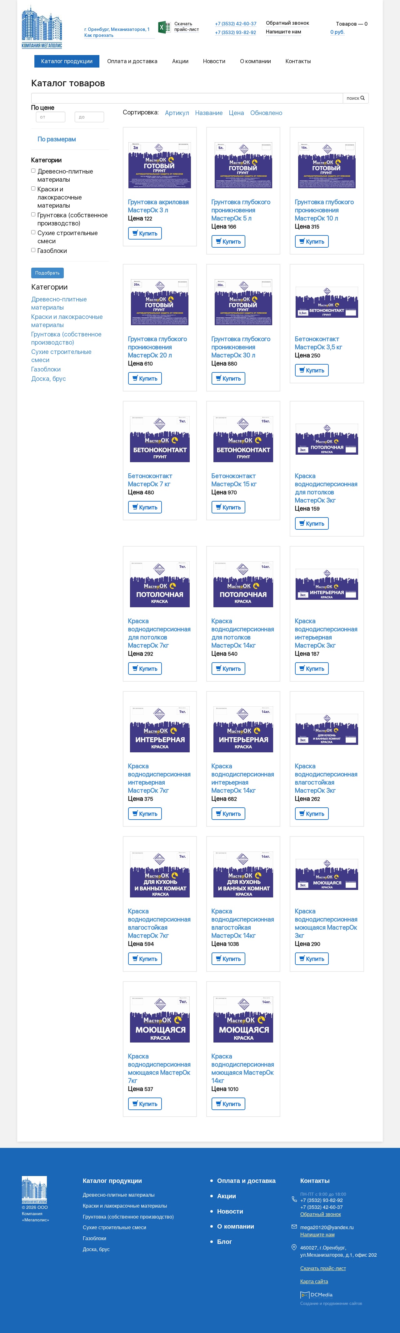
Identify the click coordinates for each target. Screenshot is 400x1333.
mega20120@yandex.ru (327, 1227)
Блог (224, 1241)
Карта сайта (314, 1281)
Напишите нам (283, 32)
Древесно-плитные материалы (65, 175)
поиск (353, 98)
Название (209, 113)
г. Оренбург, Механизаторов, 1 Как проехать (116, 32)
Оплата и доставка (132, 61)
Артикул (177, 113)
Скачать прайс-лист (186, 26)
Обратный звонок (320, 1214)
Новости (214, 61)
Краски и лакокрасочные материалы (60, 197)
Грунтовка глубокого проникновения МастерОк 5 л (241, 210)
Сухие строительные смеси (114, 1227)
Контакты (298, 61)
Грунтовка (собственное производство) (73, 219)
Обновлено (266, 113)
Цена (236, 113)
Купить (148, 233)
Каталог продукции (66, 61)
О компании (255, 61)
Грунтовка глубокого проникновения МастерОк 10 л (324, 210)
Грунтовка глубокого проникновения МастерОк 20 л (157, 347)
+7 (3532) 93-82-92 (235, 32)
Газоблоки (52, 251)
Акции (180, 61)
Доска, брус (48, 378)
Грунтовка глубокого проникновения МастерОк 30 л (241, 347)
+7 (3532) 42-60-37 (236, 23)
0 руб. (337, 32)
